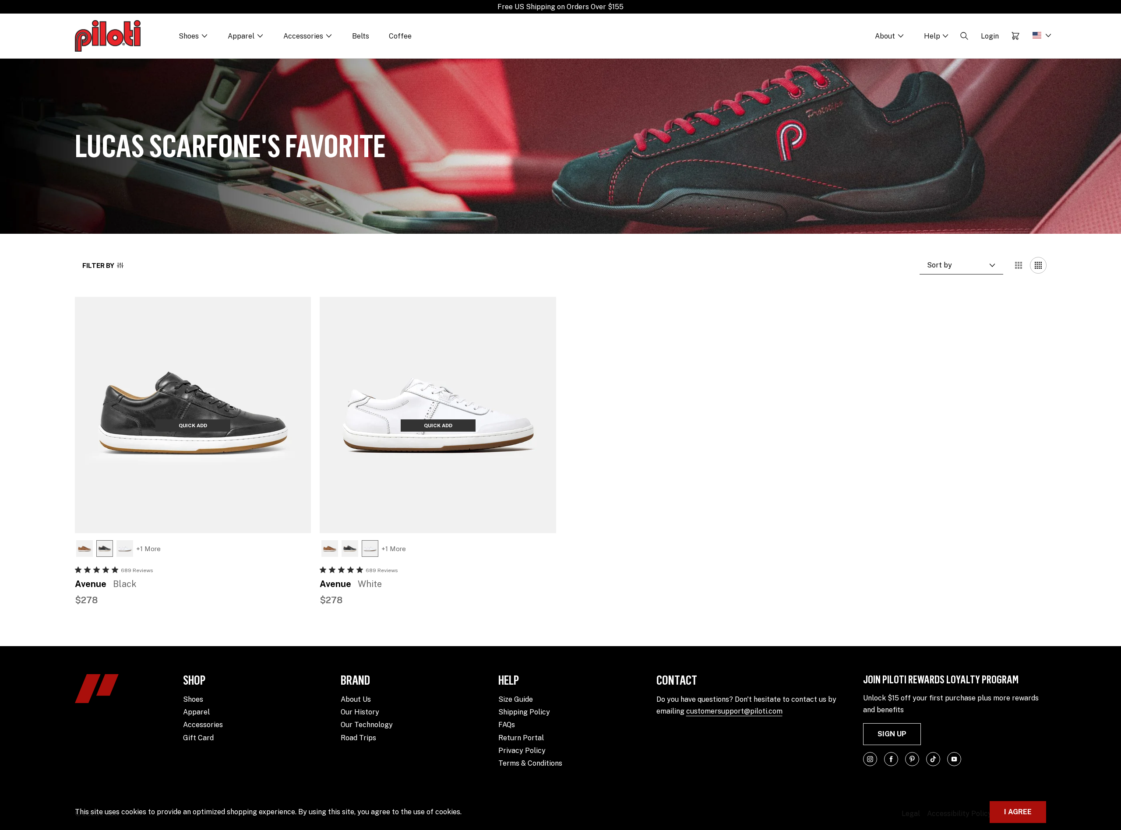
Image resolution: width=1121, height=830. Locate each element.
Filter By (98, 265)
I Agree (1018, 812)
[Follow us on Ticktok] (933, 759)
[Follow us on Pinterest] (912, 759)
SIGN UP (892, 734)
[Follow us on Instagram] (870, 759)
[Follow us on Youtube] (954, 759)
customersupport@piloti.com (734, 711)
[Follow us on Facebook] (891, 759)
